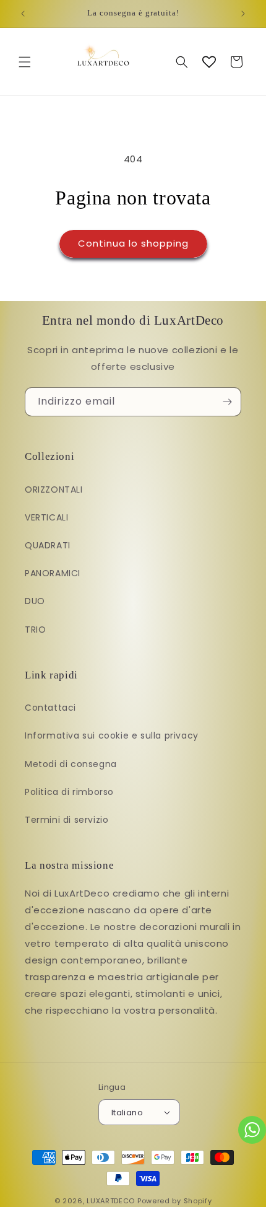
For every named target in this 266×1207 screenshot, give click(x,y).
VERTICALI (46, 517)
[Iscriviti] (227, 401)
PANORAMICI (52, 573)
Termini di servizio (66, 820)
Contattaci (50, 707)
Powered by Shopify (174, 1201)
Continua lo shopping (133, 243)
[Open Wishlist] (209, 62)
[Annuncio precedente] (22, 13)
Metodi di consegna (71, 764)
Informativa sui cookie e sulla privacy (112, 735)
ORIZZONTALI (54, 489)
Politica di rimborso (69, 792)
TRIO (35, 629)
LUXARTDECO (111, 1201)
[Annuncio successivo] (243, 13)
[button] (24, 62)
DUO (35, 601)
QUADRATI (48, 545)
